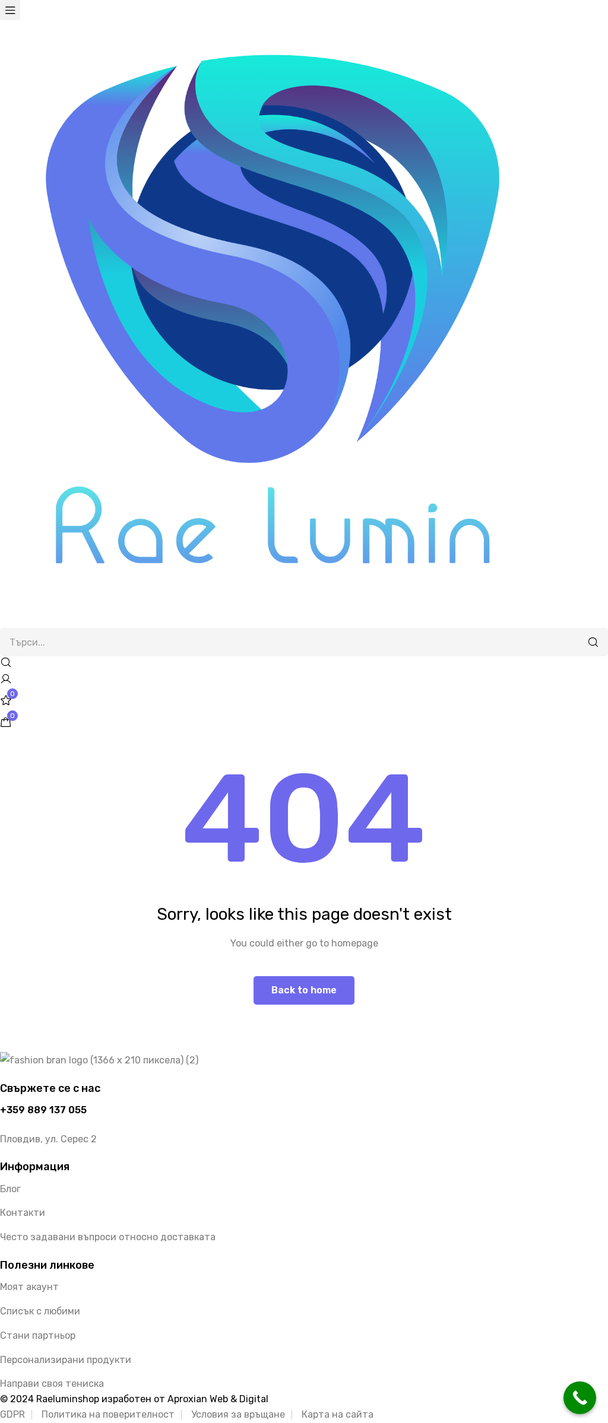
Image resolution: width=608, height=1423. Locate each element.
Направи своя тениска (52, 1383)
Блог (10, 1189)
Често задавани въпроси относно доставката (108, 1237)
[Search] (593, 642)
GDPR (12, 1414)
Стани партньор (37, 1335)
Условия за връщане (238, 1414)
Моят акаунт (29, 1286)
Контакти (22, 1212)
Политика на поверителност (108, 1414)
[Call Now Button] (579, 1397)
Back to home (304, 990)
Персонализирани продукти (65, 1359)
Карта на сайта (337, 1414)
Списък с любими (40, 1311)
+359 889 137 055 (43, 1110)
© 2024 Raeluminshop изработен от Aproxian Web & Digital (134, 1399)
